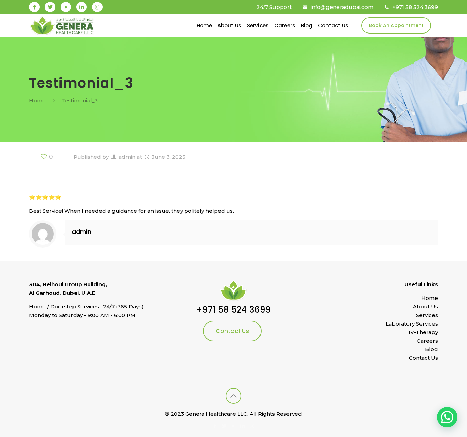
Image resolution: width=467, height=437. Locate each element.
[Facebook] (34, 7)
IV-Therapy (423, 332)
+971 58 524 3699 (415, 7)
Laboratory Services (412, 323)
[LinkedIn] (81, 7)
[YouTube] (66, 7)
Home (37, 100)
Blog (431, 349)
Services (427, 315)
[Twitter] (50, 7)
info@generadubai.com (342, 7)
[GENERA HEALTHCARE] (62, 25)
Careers (427, 340)
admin (127, 157)
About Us (425, 306)
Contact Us (232, 331)
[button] (447, 417)
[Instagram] (97, 7)
